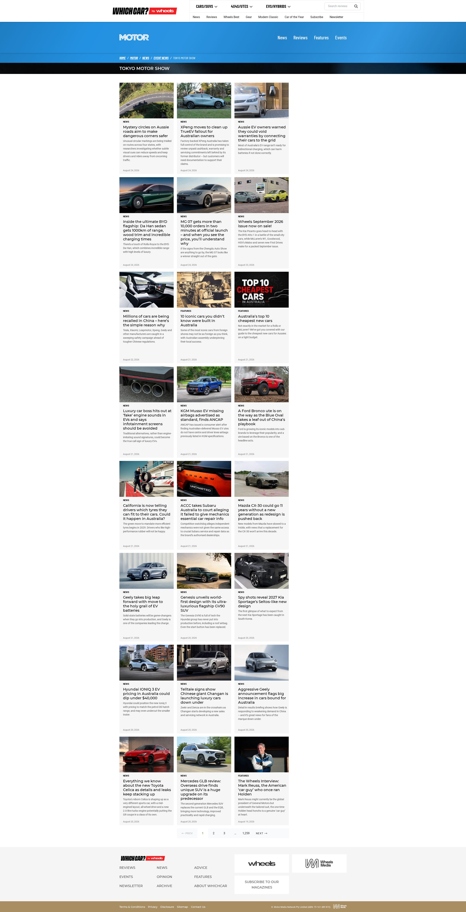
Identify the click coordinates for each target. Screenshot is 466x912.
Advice (200, 868)
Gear (249, 17)
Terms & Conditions (132, 907)
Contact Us (198, 907)
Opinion (164, 877)
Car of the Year (294, 17)
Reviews (211, 17)
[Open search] (356, 6)
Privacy (153, 907)
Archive (164, 886)
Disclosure (167, 907)
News (196, 17)
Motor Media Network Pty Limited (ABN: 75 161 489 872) (302, 907)
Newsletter (336, 17)
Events (341, 37)
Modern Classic (268, 17)
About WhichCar (210, 886)
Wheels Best (231, 17)
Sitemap (183, 907)
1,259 (246, 833)
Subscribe (316, 17)
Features (321, 37)
